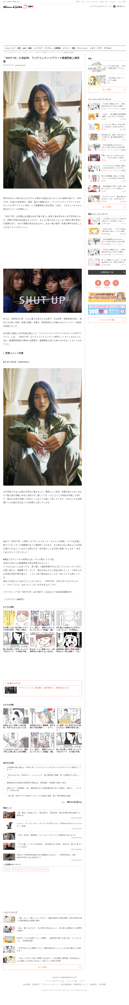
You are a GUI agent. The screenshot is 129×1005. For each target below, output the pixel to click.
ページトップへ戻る (107, 320)
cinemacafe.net (20, 65)
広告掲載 (102, 984)
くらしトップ (9, 48)
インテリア (38, 48)
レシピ (89, 1)
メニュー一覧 (121, 1)
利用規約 (35, 984)
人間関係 (57, 48)
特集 (90, 58)
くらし (83, 1)
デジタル (107, 48)
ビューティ (95, 1)
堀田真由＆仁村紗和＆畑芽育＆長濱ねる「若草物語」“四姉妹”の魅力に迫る (36, 783)
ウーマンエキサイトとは (54, 981)
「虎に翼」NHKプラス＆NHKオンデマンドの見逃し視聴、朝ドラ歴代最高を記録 (38, 796)
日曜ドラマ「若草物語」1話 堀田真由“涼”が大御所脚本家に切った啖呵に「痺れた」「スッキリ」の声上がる (44, 789)
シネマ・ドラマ (96, 48)
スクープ (23, 869)
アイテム (48, 48)
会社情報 (26, 984)
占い (107, 1)
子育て (78, 1)
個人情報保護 (66, 984)
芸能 (73, 48)
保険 (30, 48)
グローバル (43, 869)
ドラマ (33, 869)
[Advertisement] (64, 27)
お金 (24, 48)
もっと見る (42, 967)
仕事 (19, 48)
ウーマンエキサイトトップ (100, 6)
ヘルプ (81, 981)
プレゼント (113, 1)
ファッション (82, 48)
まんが (102, 1)
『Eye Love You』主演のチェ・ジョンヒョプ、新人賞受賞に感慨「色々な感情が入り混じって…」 (43, 776)
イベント (66, 48)
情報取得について (81, 984)
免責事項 (93, 984)
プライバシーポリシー (50, 984)
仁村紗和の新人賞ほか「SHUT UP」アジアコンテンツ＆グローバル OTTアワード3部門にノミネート (44, 768)
